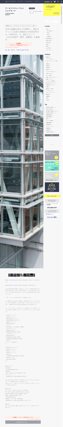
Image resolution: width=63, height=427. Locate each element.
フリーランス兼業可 (50, 120)
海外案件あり (49, 130)
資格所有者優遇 (49, 116)
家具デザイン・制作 (50, 88)
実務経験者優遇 (49, 114)
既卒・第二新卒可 (21, 49)
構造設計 (48, 63)
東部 (48, 32)
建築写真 (48, 94)
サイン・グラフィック (50, 92)
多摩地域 (49, 36)
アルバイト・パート (50, 126)
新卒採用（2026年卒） (51, 107)
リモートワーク (49, 49)
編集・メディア (49, 79)
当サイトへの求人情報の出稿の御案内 (35, 11)
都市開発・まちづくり (50, 84)
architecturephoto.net (28, 1)
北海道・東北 (49, 40)
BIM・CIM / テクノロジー (51, 82)
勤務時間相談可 (49, 122)
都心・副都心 (50, 30)
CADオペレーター (50, 73)
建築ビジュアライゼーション (51, 77)
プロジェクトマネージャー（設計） (29, 25)
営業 (47, 98)
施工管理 (48, 67)
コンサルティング (49, 90)
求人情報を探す (31, 8)
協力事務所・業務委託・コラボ (52, 111)
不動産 (48, 86)
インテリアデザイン (16, 25)
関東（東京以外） (49, 38)
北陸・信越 (48, 42)
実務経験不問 (49, 124)
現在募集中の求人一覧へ (22, 422)
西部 (9, 49)
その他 (48, 100)
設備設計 (48, 65)
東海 (47, 44)
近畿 (47, 46)
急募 (27, 49)
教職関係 (48, 96)
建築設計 (8, 25)
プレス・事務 (49, 75)
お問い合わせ (31, 9)
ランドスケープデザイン (51, 71)
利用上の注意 (31, 12)
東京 (6, 49)
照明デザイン (49, 69)
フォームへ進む (52, 217)
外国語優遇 (48, 128)
